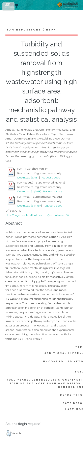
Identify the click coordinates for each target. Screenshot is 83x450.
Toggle (9, 7)
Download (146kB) (29, 191)
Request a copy (50, 177)
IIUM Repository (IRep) (30, 29)
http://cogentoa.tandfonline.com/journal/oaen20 (37, 215)
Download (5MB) (28, 177)
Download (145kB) (29, 205)
